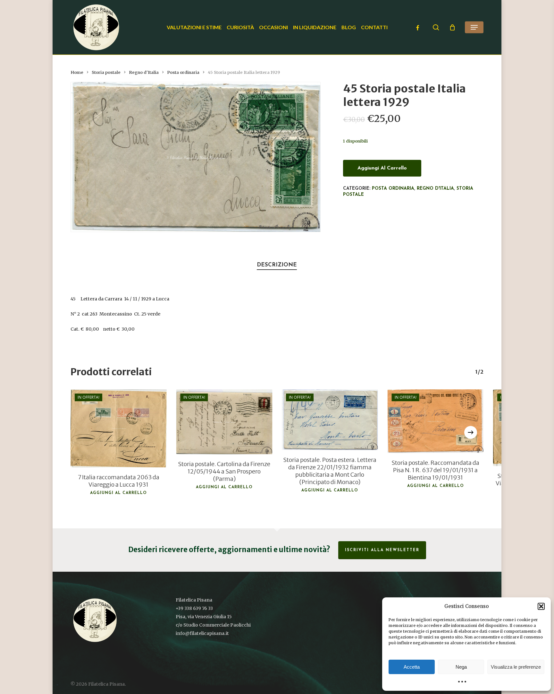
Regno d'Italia (144, 72)
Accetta (412, 667)
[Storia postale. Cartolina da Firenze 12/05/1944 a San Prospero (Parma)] (224, 421)
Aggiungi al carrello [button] (118, 493)
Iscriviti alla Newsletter (382, 550)
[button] (541, 606)
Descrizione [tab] (277, 265)
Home (77, 72)
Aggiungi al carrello (382, 168)
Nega (461, 667)
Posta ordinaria (183, 72)
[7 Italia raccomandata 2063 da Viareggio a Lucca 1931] (119, 428)
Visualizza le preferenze (516, 667)
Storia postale (106, 72)
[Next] (470, 432)
